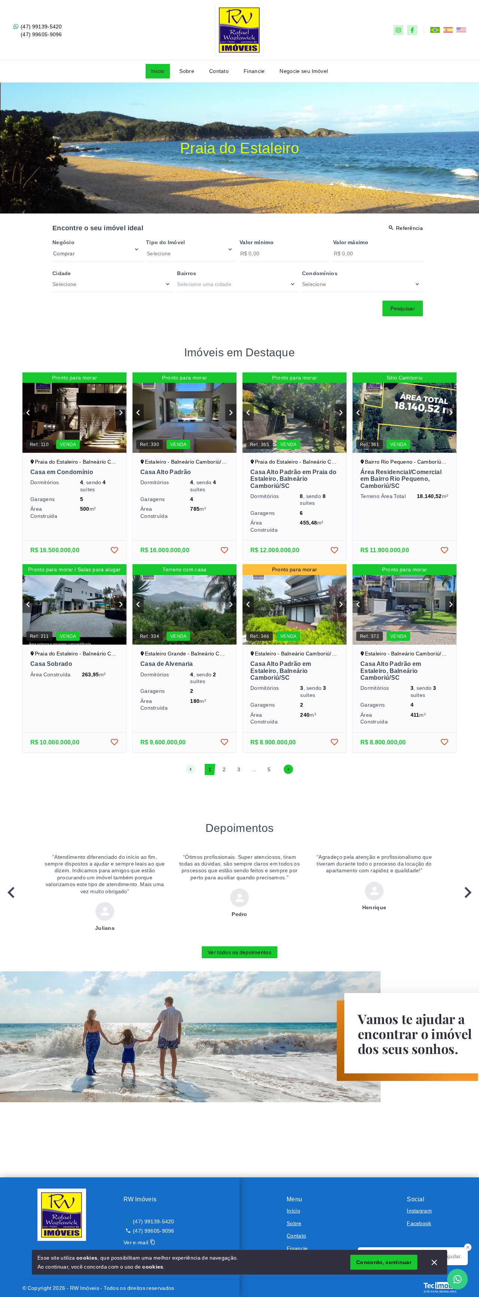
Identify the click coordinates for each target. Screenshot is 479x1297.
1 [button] (209, 769)
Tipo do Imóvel (165, 242)
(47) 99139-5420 (41, 27)
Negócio (63, 242)
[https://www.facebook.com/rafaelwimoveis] (412, 30)
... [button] (253, 769)
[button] (190, 769)
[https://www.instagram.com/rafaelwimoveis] (398, 30)
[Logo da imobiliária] (61, 1215)
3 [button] (238, 769)
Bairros (186, 273)
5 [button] (269, 769)
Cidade (61, 273)
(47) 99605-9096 (41, 34)
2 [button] (224, 769)
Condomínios (320, 273)
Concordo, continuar (383, 1262)
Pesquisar (402, 308)
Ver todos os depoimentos (239, 952)
